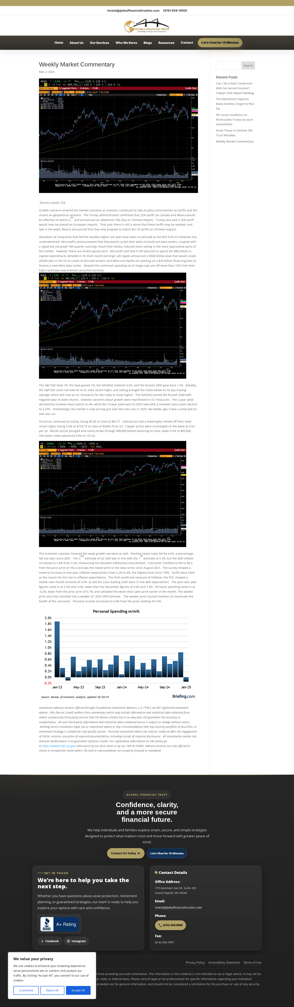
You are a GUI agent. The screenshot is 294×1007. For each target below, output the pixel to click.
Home (59, 42)
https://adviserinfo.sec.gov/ (59, 746)
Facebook (52, 941)
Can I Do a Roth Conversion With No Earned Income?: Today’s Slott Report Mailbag (235, 88)
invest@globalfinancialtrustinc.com (133, 10)
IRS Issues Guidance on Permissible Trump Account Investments (234, 119)
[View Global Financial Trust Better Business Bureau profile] (59, 924)
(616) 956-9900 (175, 10)
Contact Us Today (123, 853)
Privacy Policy (195, 962)
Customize (26, 990)
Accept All (78, 990)
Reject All (52, 990)
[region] (52, 975)
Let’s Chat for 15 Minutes (167, 853)
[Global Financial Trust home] (147, 25)
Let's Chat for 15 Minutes (220, 42)
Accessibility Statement (224, 962)
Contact (187, 42)
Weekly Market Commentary (235, 141)
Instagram (79, 941)
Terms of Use (252, 962)
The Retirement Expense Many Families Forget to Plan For (235, 103)
